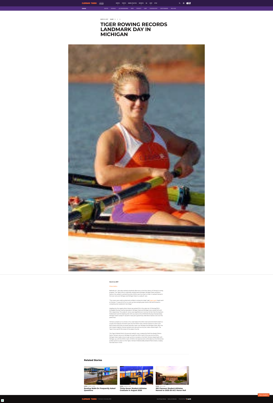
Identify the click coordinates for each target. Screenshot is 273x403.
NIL (146, 3)
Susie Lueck (153, 300)
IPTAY (155, 3)
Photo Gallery (113, 286)
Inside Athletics (132, 3)
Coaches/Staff (153, 8)
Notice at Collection (172, 399)
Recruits (141, 3)
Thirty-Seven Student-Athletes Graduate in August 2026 (133, 389)
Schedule (183, 3)
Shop (151, 3)
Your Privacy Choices (161, 399)
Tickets (124, 3)
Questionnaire (164, 8)
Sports (118, 3)
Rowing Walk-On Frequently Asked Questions (99, 389)
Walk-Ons (173, 8)
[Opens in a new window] (188, 3)
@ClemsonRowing (123, 8)
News (132, 8)
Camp (145, 8)
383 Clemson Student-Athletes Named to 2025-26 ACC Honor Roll (171, 389)
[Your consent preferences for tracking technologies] (2, 400)
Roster (106, 8)
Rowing (85, 386)
